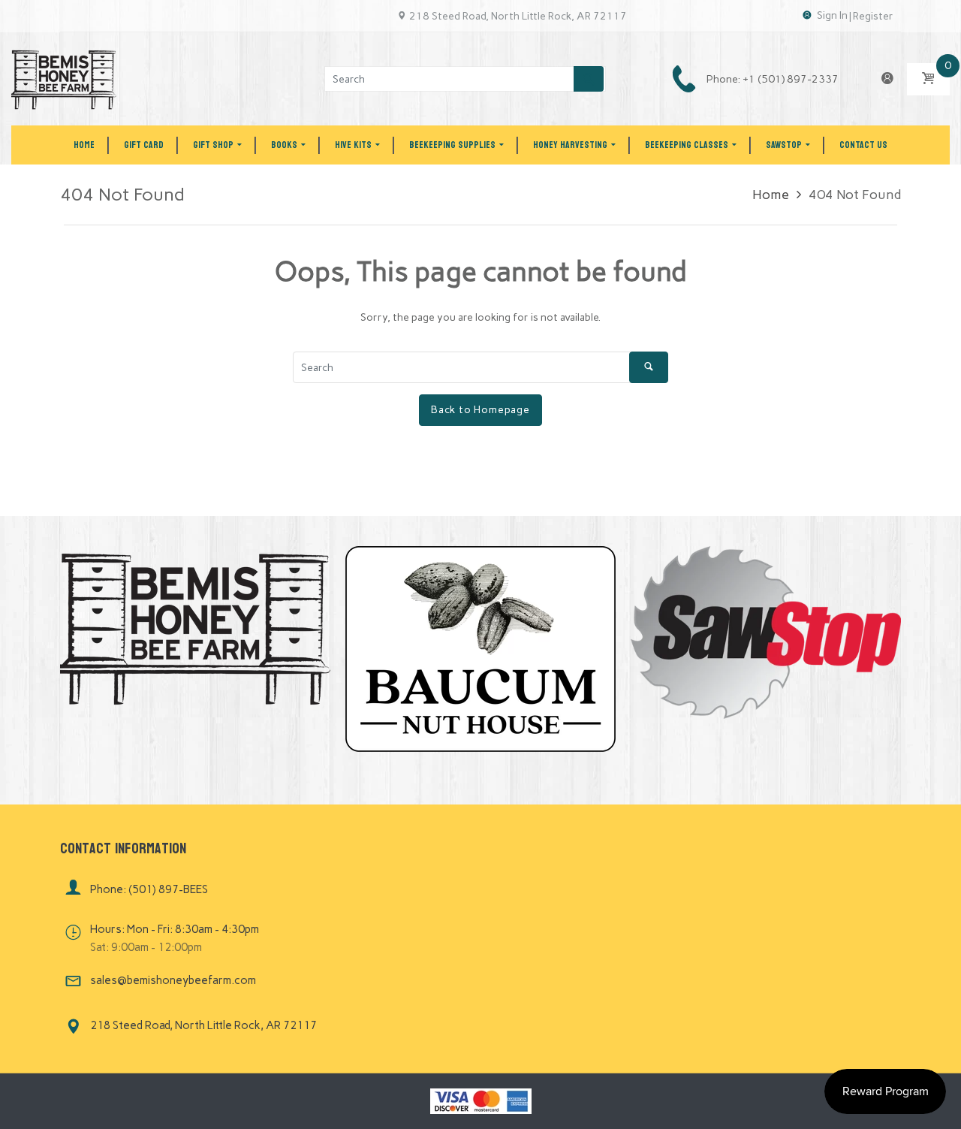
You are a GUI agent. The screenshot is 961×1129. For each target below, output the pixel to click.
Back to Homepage (480, 409)
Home (770, 194)
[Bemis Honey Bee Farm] (63, 78)
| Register (871, 16)
